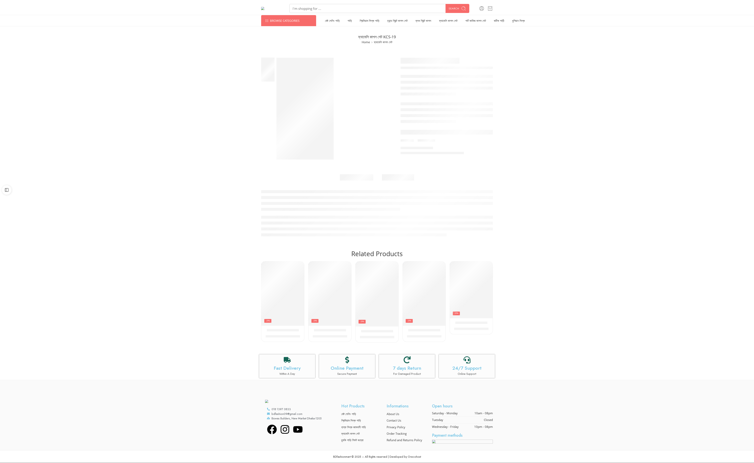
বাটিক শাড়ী (499, 21)
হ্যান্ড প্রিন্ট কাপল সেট (397, 21)
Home (366, 42)
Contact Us (394, 420)
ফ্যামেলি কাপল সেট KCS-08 (330, 330)
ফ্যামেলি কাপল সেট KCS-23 (377, 331)
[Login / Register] (481, 8)
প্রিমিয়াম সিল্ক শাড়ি (369, 21)
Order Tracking (397, 433)
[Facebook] (272, 429)
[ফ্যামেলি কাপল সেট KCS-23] (377, 293)
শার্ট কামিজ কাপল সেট (475, 21)
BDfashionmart (342, 457)
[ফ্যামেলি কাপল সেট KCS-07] (424, 293)
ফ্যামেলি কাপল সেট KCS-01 (471, 323)
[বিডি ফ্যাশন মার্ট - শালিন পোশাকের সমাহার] (270, 8)
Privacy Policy (396, 427)
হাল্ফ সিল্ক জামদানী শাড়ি (353, 427)
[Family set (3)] (305, 108)
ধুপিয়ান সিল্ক (518, 21)
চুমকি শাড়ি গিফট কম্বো (352, 440)
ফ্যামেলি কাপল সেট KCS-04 (283, 330)
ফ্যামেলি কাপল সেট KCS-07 (424, 330)
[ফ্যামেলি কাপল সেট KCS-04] (282, 293)
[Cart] (490, 8)
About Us (393, 414)
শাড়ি (350, 21)
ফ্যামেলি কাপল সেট (448, 21)
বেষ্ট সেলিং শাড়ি (332, 21)
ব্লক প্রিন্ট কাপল (423, 21)
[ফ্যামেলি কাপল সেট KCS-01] (471, 289)
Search (454, 8)
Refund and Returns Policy (404, 440)
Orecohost (414, 457)
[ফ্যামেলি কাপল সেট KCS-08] (329, 293)
